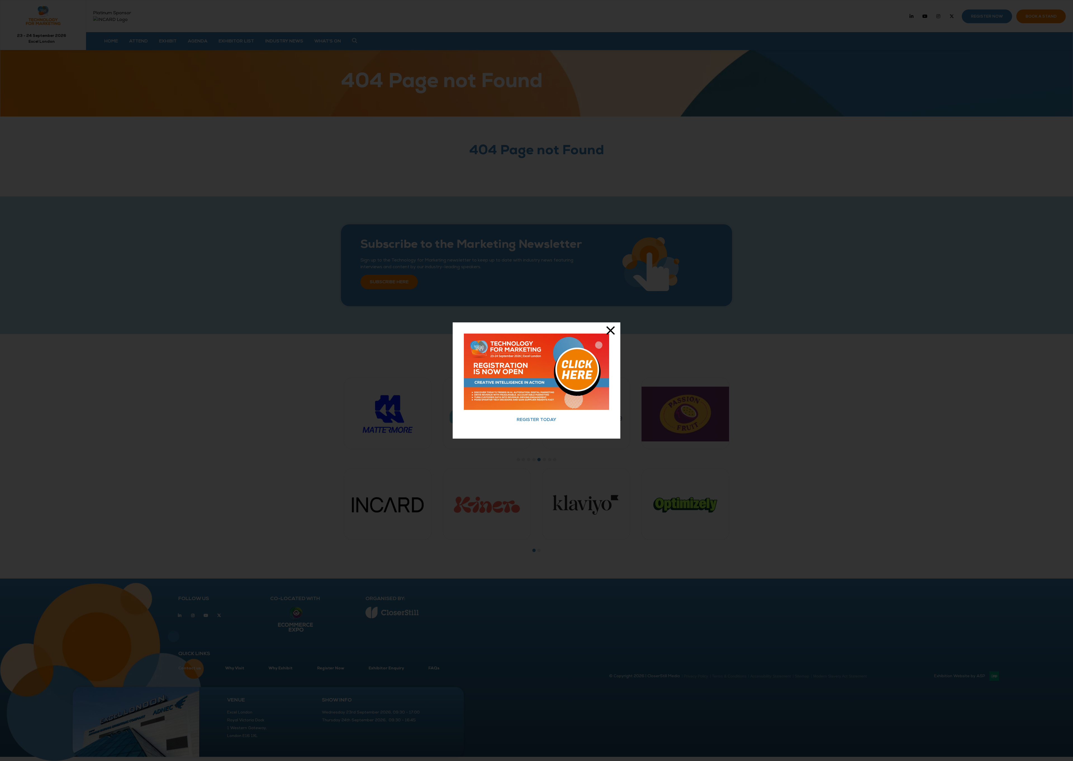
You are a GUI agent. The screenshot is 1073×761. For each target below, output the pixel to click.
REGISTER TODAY (536, 419)
